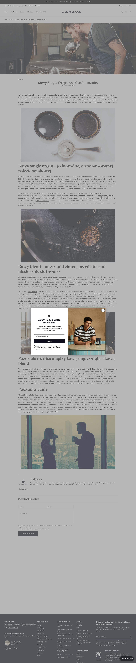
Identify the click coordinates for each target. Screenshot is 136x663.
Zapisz (49, 341)
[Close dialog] (103, 310)
